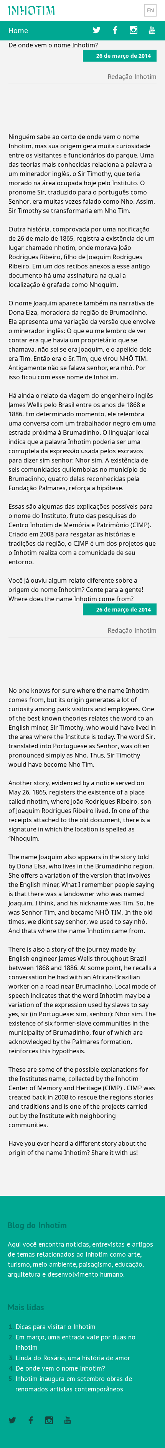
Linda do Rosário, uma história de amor (72, 1357)
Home (18, 30)
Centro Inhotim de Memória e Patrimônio (68, 525)
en (150, 10)
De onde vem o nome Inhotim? (60, 1368)
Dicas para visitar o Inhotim (55, 1326)
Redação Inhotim (132, 76)
